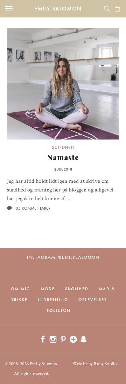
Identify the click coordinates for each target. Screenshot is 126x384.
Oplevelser (92, 299)
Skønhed (77, 289)
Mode (48, 289)
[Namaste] (63, 84)
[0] (117, 8)
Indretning (53, 299)
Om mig (20, 289)
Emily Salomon (58, 8)
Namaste (63, 157)
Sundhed (63, 147)
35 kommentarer (33, 208)
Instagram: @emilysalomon (63, 257)
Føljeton (59, 310)
